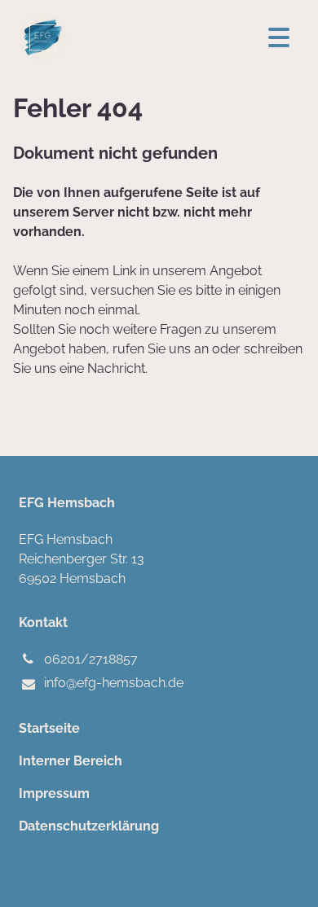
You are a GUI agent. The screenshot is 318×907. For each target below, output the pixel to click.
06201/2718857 (91, 659)
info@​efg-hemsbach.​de (113, 682)
